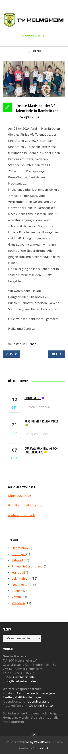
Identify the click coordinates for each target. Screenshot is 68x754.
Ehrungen (19, 554)
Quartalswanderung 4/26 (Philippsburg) (40, 450)
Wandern (18, 603)
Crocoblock (41, 748)
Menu (36, 51)
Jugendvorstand (38, 701)
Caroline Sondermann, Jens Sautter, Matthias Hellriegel (29, 695)
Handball (18, 572)
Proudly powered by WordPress (27, 742)
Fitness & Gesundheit (27, 566)
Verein (16, 597)
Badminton (20, 548)
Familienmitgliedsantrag (25, 505)
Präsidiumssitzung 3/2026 (41, 421)
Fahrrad (17, 560)
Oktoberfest (32, 398)
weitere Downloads (21, 515)
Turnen (31, 344)
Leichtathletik (21, 578)
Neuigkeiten (20, 584)
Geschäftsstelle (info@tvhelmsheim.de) (19, 679)
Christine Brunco (41, 705)
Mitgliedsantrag (19, 495)
